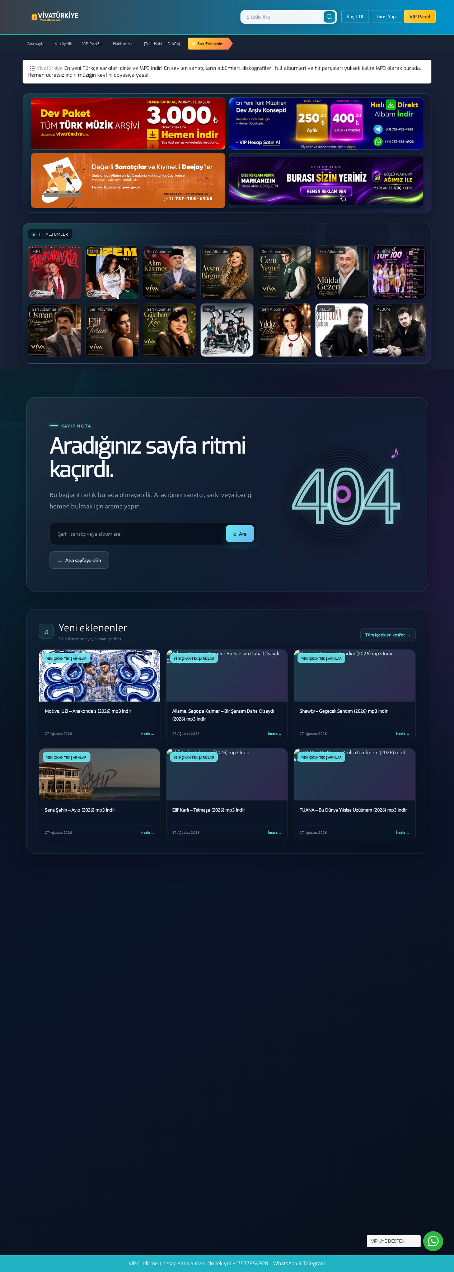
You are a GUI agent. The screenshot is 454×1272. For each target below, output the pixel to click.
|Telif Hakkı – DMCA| (162, 43)
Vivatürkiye (50, 68)
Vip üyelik (63, 43)
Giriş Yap (386, 17)
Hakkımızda (123, 43)
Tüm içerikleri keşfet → (388, 634)
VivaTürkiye (55, 16)
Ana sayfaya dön (79, 560)
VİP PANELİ (92, 43)
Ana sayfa (36, 43)
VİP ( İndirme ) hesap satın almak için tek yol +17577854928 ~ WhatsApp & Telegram (227, 1263)
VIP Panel (419, 17)
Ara (240, 533)
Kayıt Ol (355, 17)
